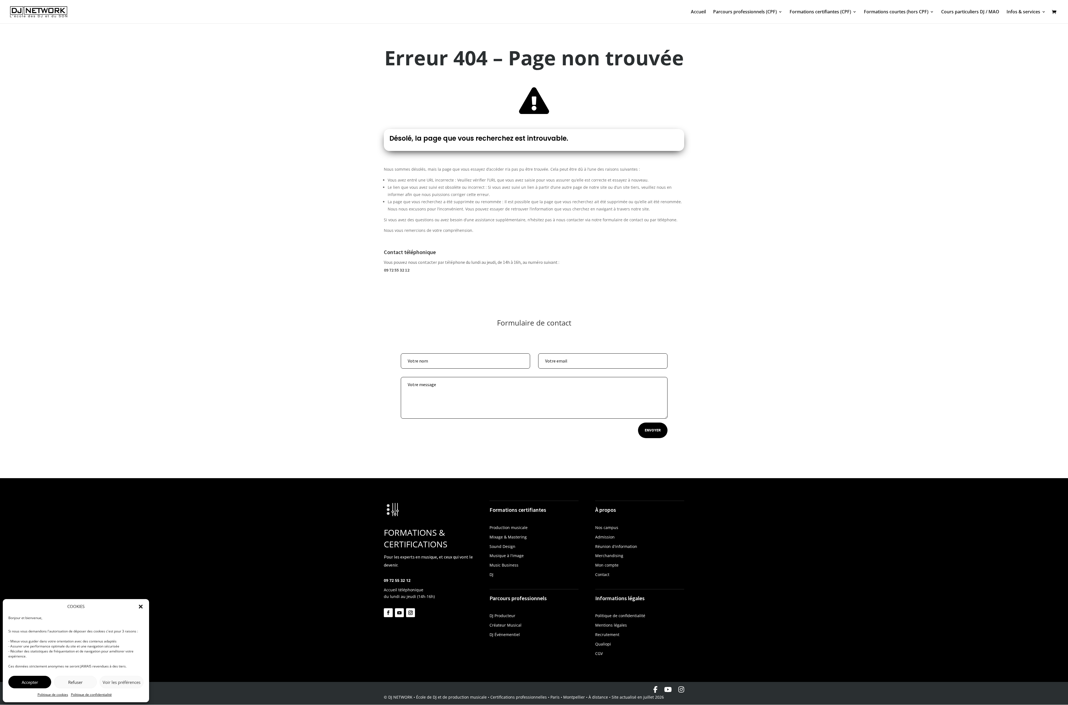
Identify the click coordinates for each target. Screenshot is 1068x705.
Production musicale (509, 527)
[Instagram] (681, 689)
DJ (491, 574)
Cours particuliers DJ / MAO (970, 12)
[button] (141, 606)
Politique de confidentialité (91, 694)
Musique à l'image (507, 555)
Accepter (30, 682)
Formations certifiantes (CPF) (820, 12)
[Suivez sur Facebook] (388, 612)
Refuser (75, 682)
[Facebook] (655, 689)
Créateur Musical (505, 625)
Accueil (698, 12)
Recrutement (607, 634)
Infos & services (1023, 12)
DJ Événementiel (505, 634)
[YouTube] (668, 689)
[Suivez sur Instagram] (410, 612)
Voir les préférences (121, 682)
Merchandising (609, 555)
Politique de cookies (53, 694)
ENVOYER (653, 430)
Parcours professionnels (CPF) (745, 12)
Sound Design (502, 546)
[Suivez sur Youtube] (399, 612)
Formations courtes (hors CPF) (896, 12)
